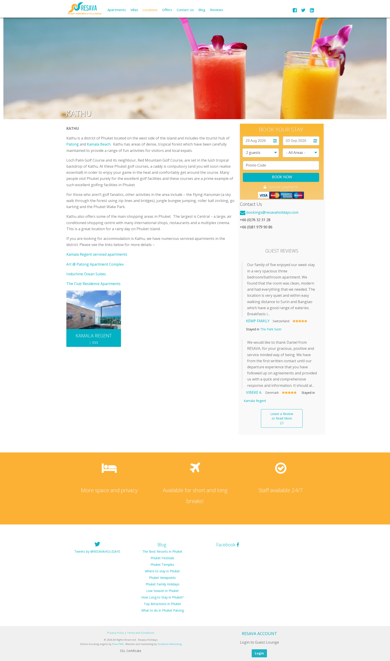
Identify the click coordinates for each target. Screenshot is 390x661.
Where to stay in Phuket (162, 571)
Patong (72, 144)
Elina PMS (118, 644)
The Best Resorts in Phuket (162, 551)
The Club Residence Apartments (93, 283)
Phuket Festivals (162, 558)
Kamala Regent (255, 401)
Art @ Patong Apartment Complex (95, 264)
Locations (150, 9)
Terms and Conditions (140, 632)
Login (259, 653)
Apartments (116, 9)
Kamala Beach (99, 144)
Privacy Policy (115, 632)
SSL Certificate (130, 651)
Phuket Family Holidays (162, 584)
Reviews (216, 9)
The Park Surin (270, 329)
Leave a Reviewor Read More (281, 416)
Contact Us (185, 9)
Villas (134, 9)
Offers (167, 9)
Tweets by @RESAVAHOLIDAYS (97, 551)
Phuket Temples (162, 564)
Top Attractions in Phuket (162, 604)
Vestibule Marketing (170, 644)
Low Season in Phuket (162, 591)
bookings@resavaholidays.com (272, 212)
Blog (201, 9)
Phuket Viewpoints (162, 577)
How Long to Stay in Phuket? (162, 597)
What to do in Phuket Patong (162, 610)
